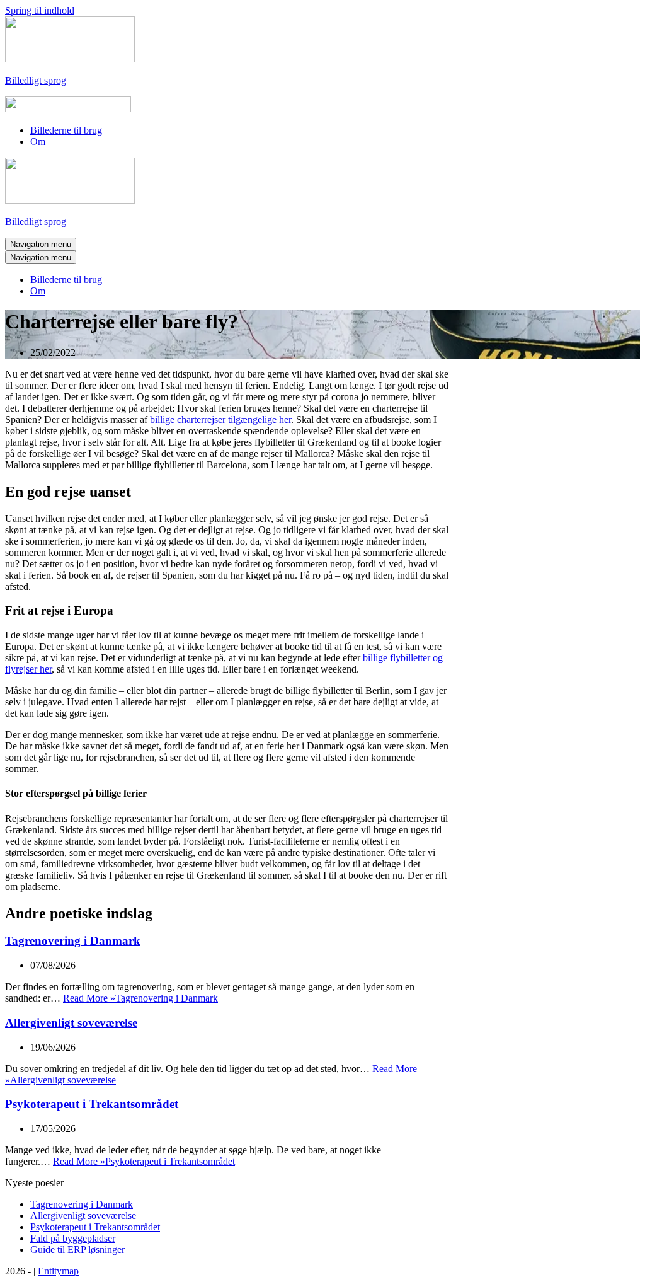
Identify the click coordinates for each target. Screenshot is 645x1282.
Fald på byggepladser (72, 1238)
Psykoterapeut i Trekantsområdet (91, 1104)
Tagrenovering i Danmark (72, 940)
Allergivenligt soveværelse (71, 1022)
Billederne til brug (66, 130)
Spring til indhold (39, 10)
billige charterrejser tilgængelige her (220, 419)
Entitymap (58, 1271)
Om (37, 141)
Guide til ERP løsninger (77, 1249)
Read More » (140, 998)
